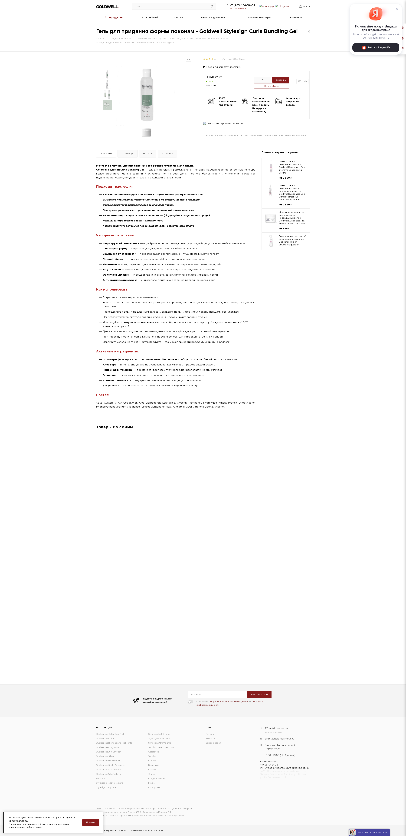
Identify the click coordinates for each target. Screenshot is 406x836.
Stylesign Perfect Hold (159, 738)
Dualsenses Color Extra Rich (110, 734)
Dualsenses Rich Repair (108, 760)
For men (100, 778)
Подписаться (259, 694)
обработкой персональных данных (229, 701)
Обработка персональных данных (111, 830)
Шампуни (153, 760)
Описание (106, 153)
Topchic (152, 756)
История (210, 734)
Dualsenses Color (105, 738)
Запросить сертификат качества (225, 123)
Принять (90, 822)
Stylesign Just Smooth (159, 734)
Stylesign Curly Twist (106, 787)
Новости (210, 738)
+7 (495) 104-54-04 (242, 5)
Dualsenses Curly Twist (107, 747)
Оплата (147, 153)
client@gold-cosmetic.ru (280, 738)
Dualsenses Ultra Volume (108, 774)
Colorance (153, 751)
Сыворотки (154, 787)
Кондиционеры (156, 778)
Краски (152, 769)
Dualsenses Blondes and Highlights (114, 743)
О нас (209, 727)
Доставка (167, 153)
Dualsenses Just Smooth (108, 751)
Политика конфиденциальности (147, 830)
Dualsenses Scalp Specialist (110, 765)
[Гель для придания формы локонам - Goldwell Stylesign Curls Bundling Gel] (146, 96)
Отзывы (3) (127, 153)
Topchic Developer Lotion (161, 747)
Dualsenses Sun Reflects (108, 769)
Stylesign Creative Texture (109, 783)
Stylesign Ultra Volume (159, 743)
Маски (151, 783)
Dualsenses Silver (105, 756)
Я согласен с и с (229, 703)
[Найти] (212, 6)
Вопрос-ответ (213, 743)
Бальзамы (153, 765)
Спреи (151, 774)
